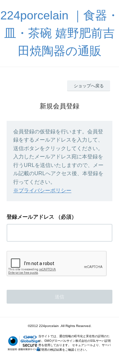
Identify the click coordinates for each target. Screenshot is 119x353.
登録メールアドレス (30, 217)
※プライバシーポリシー (42, 190)
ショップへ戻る (89, 85)
